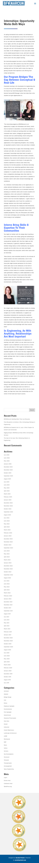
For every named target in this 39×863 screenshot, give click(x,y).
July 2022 (6, 580)
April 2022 (7, 589)
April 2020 (7, 661)
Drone (5, 703)
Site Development (8, 754)
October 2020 (7, 643)
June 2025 (7, 485)
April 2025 (7, 491)
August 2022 (7, 577)
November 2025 (8, 470)
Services (6, 751)
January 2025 (7, 500)
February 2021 (8, 631)
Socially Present (20, 857)
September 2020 (8, 646)
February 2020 (8, 667)
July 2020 (6, 652)
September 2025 (8, 476)
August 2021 (7, 613)
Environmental (8, 709)
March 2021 (7, 628)
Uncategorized (8, 766)
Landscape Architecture (10, 733)
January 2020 (7, 670)
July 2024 (6, 517)
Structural (6, 757)
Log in (5, 777)
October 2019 (7, 676)
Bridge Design (7, 697)
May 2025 (6, 488)
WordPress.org (8, 786)
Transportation (8, 763)
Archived (6, 691)
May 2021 (6, 622)
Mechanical (7, 739)
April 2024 (7, 526)
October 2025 (7, 473)
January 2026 (7, 464)
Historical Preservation (10, 718)
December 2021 (8, 601)
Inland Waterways (9, 730)
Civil (5, 700)
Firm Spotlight (7, 712)
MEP (5, 742)
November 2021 (8, 604)
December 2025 (8, 467)
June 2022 (7, 583)
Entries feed (7, 780)
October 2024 (7, 508)
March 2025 (7, 494)
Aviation (6, 694)
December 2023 (8, 538)
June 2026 (7, 458)
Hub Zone (6, 721)
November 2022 (8, 568)
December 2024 (8, 502)
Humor (6, 724)
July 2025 (6, 482)
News (5, 745)
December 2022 (8, 565)
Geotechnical (7, 715)
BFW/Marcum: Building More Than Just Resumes (17, 419)
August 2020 (7, 649)
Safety (5, 748)
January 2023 (7, 562)
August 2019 (7, 679)
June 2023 (7, 550)
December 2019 (8, 673)
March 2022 (7, 592)
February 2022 (8, 595)
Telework (6, 760)
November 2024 (8, 505)
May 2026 (6, 461)
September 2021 (8, 610)
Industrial (6, 727)
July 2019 (6, 682)
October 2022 (7, 571)
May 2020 (7, 658)
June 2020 (7, 655)
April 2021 (6, 625)
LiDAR (5, 736)
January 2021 (7, 634)
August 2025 (7, 479)
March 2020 (7, 664)
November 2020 (8, 640)
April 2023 (7, 556)
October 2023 (7, 544)
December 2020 (8, 637)
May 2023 (6, 553)
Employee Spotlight (9, 706)
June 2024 (7, 520)
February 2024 (8, 532)
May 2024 (6, 523)
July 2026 (6, 455)
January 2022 (7, 598)
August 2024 (7, 514)
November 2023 (8, 541)
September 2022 (8, 574)
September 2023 (8, 547)
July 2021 (6, 616)
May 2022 (7, 586)
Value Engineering (9, 769)
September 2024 (8, 511)
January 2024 (7, 535)
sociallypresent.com (20, 860)
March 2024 (7, 529)
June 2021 (6, 619)
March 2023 (7, 559)
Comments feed (8, 783)
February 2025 (8, 497)
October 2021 (7, 607)
